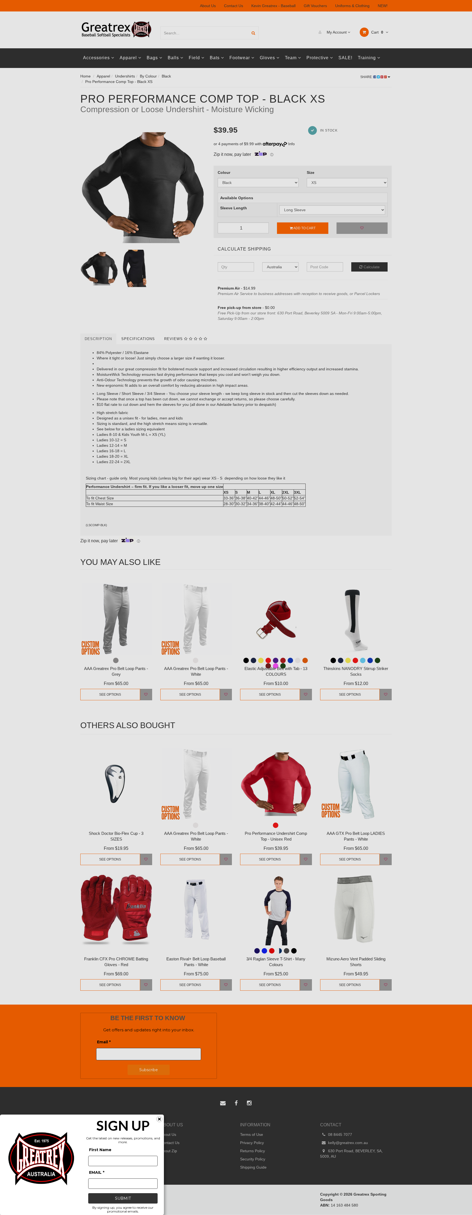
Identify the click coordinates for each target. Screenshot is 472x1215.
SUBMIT (123, 1198)
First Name (100, 1149)
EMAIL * (96, 1172)
